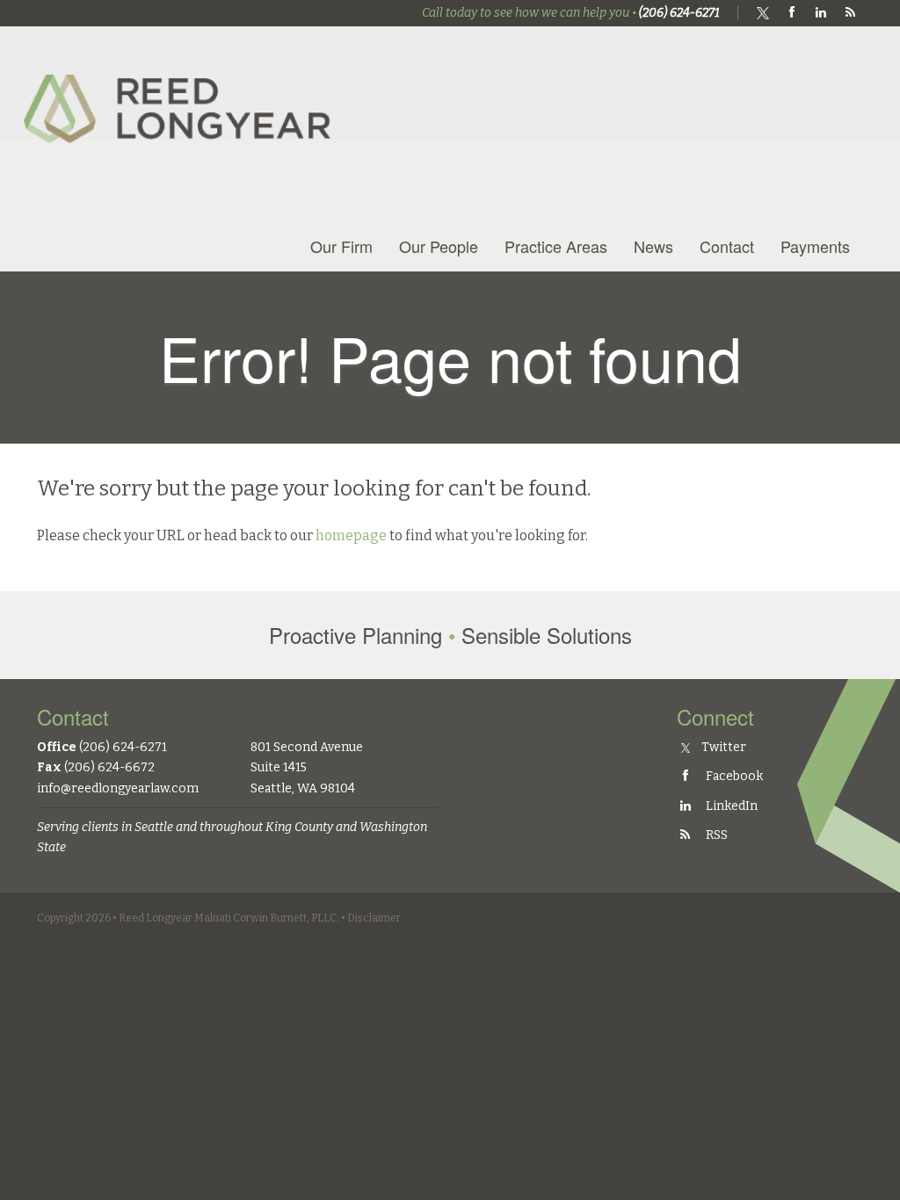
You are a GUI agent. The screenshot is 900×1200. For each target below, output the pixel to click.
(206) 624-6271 (679, 12)
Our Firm (341, 246)
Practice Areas (555, 246)
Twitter (722, 747)
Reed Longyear (182, 93)
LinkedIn (730, 806)
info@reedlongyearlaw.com (118, 788)
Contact (727, 246)
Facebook (733, 776)
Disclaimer (374, 918)
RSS (715, 835)
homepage (351, 535)
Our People (438, 246)
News (653, 246)
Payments (815, 246)
